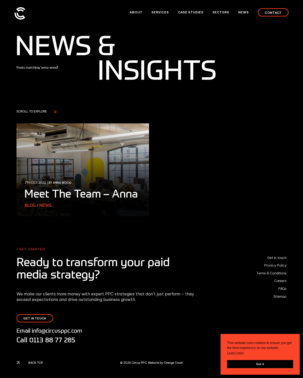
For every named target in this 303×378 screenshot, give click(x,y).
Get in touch (277, 258)
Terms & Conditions (271, 273)
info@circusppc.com (57, 330)
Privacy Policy (275, 265)
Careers (280, 281)
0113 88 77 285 (52, 340)
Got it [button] (260, 364)
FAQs (282, 289)
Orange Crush (173, 363)
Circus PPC (139, 363)
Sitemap (280, 296)
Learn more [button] (235, 353)
